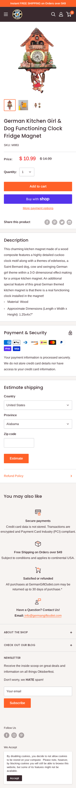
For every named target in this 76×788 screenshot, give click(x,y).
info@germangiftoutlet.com (43, 615)
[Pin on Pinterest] (54, 222)
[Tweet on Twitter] (62, 222)
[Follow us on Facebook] (6, 735)
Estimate (16, 458)
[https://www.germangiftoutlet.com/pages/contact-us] (24, 615)
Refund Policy (13, 476)
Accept (14, 778)
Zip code (10, 434)
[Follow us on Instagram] (14, 735)
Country (9, 396)
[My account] (61, 14)
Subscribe (17, 703)
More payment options (38, 208)
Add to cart (38, 186)
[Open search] (53, 14)
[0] (68, 14)
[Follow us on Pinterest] (21, 735)
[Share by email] (69, 222)
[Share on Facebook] (47, 222)
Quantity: (10, 172)
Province (10, 415)
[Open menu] (6, 14)
